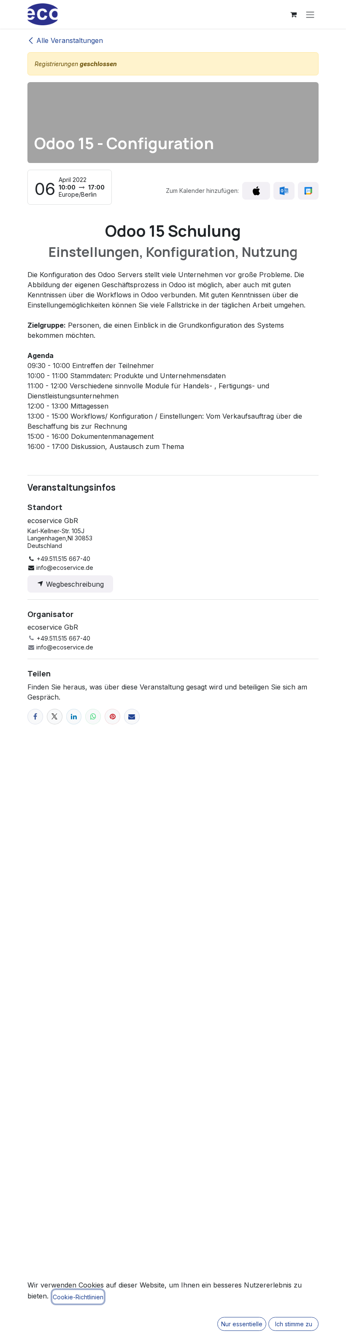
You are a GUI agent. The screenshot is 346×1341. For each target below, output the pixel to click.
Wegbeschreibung (74, 584)
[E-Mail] (132, 716)
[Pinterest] (112, 716)
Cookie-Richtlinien (78, 1297)
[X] (54, 716)
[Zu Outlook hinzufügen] (283, 191)
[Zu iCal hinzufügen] (256, 191)
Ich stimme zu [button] (293, 1324)
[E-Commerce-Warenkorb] (293, 14)
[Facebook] (35, 716)
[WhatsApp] (93, 716)
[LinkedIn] (74, 716)
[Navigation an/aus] (310, 14)
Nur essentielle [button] (241, 1324)
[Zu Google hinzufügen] (308, 191)
